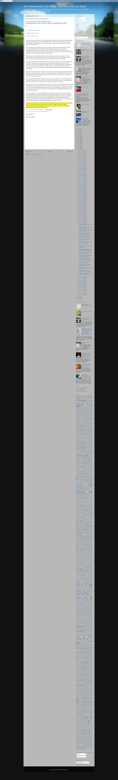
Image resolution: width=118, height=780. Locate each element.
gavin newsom (78, 510)
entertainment (80, 492)
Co (89, 448)
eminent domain (32, 111)
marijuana (89, 570)
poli (89, 638)
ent (89, 490)
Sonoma (81, 705)
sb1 (90, 681)
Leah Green (82, 559)
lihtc (80, 562)
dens (77, 472)
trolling (90, 734)
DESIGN (85, 472)
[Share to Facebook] (50, 109)
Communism (78, 452)
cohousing (77, 451)
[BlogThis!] (47, 109)
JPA (77, 546)
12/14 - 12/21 (82, 153)
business (89, 431)
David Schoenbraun (88, 467)
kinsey (86, 552)
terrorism (80, 726)
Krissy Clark (84, 553)
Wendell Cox (86, 743)
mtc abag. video (78, 615)
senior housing (79, 693)
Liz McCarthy (84, 563)
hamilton (77, 519)
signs (91, 694)
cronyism (86, 460)
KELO (84, 550)
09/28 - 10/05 (82, 173)
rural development (89, 673)
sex (84, 693)
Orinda (83, 627)
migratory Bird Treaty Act (86, 610)
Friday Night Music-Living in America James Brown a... (84, 233)
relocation (79, 664)
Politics (89, 641)
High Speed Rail (81, 524)
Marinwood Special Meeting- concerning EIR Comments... (85, 250)
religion (90, 663)
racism (81, 657)
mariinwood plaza (81, 570)
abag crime (89, 400)
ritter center (81, 669)
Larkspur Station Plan (81, 557)
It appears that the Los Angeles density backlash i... (85, 268)
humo (90, 533)
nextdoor (83, 620)
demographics (79, 471)
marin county (79, 575)
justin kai (88, 548)
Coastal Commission (87, 450)
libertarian (89, 561)
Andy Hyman (86, 413)
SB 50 (77, 681)
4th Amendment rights (85, 397)
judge (84, 546)
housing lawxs (89, 529)
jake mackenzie (86, 540)
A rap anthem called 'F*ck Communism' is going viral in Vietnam (82, 95)
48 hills (79, 397)
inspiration (86, 537)
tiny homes (78, 728)
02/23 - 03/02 (82, 282)
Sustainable (78, 721)
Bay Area (90, 418)
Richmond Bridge (88, 668)
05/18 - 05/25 (82, 208)
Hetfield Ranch (81, 522)
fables (81, 497)
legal (84, 561)
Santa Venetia (85, 678)
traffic (86, 730)
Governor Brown (79, 517)
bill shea (82, 423)
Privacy (85, 649)
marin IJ (89, 578)
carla (78, 439)
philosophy (78, 634)
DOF (80, 479)
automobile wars (79, 418)
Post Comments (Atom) (37, 154)
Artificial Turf (80, 417)
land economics (79, 554)
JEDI (90, 541)
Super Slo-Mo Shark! (82, 244)
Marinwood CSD (82, 585)
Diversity (90, 476)
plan (86, 634)
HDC (83, 521)
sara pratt (90, 678)
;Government (79, 396)
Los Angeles (78, 566)
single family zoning (80, 697)
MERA (83, 606)
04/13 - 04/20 (82, 217)
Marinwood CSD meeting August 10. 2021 (86, 58)
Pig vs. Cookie (85, 87)
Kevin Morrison (79, 552)
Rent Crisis (85, 665)
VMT (82, 741)
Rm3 (87, 669)
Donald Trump (86, 480)
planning (78, 637)
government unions (79, 515)
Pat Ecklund (79, 630)
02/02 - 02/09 (82, 287)
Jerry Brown (88, 542)
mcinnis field (85, 603)
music (90, 618)
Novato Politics (85, 623)
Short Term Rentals (79, 694)
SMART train (79, 701)
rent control (79, 665)
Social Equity (88, 701)
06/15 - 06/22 (82, 200)
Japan (81, 541)
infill (76, 537)
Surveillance (85, 717)
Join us (77, 27)
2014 (79, 148)
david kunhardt (79, 467)
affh (87, 403)
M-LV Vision (82, 567)
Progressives (83, 651)
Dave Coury (82, 466)
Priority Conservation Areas (82, 647)
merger (86, 606)
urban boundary (81, 737)
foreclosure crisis (89, 501)
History (77, 525)
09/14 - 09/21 (82, 177)
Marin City (82, 571)
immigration (78, 536)
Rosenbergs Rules (84, 672)
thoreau (89, 726)
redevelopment (86, 661)
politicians (83, 641)
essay (91, 494)
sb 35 (84, 680)
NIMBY (88, 620)
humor (77, 534)
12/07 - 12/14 (82, 155)
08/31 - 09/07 (82, 181)
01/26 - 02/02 (82, 289)
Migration (78, 610)
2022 (79, 134)
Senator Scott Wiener (85, 691)
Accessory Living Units (85, 401)
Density (80, 472)
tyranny (77, 736)
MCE (81, 603)
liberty (77, 562)
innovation (81, 537)
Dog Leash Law (86, 479)
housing (90, 526)
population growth (87, 644)
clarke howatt (80, 447)
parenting (82, 629)
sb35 (91, 682)
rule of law (82, 673)
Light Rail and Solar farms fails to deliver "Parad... (85, 230)
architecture (90, 415)
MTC (88, 614)
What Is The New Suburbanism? (85, 119)
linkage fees (85, 562)
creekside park (89, 458)
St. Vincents (82, 709)
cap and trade (78, 438)
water (86, 742)
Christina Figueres (88, 443)
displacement (83, 476)
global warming (78, 513)
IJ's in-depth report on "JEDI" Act (33, 30)
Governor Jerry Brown (88, 517)
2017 (79, 143)
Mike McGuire (78, 611)
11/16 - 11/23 (81, 161)
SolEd (86, 704)
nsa (81, 624)
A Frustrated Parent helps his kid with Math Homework (84, 259)
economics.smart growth (80, 486)
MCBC (77, 603)
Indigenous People (87, 536)
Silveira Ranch (81, 695)
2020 (79, 137)
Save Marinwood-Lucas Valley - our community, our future (54, 6)
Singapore (89, 695)
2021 (79, 136)
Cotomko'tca (83, 458)
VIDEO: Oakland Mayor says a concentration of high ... (85, 242)
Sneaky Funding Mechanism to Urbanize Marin (85, 225)
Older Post (70, 151)
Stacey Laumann (89, 709)
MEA (90, 603)
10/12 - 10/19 (82, 170)
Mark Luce (82, 601)
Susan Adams (85, 718)
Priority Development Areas (43, 111)
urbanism (90, 738)
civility (88, 446)
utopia (84, 740)
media (89, 605)
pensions (78, 631)
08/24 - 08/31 (82, 182)
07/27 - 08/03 (82, 190)
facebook (87, 497)
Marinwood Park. (89, 593)
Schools (82, 686)
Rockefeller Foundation (84, 670)
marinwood (86, 582)
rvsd (78, 674)
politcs (84, 639)
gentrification (85, 510)
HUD (77, 533)
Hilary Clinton (88, 524)
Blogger (66, 769)
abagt (77, 401)
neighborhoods (86, 619)
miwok (87, 612)
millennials (90, 611)
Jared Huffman (85, 541)
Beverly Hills (78, 421)
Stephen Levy (86, 710)
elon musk (89, 487)
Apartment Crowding (80, 415)
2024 (79, 130)
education (78, 487)
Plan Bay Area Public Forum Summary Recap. (86, 365)
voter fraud (86, 741)
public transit (87, 656)
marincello (78, 582)
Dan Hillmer (89, 463)
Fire (82, 499)
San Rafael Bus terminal (86, 677)
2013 (79, 297)
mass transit (87, 602)
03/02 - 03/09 (82, 280)
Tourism (90, 729)
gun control (88, 518)
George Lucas (87, 511)
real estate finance (83, 660)
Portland (77, 645)
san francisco (79, 676)
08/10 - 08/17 (82, 186)
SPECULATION (85, 706)
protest (77, 655)
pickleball (82, 634)
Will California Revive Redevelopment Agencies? (38, 21)
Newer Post (29, 151)
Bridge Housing (85, 429)
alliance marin (89, 409)
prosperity (79, 653)
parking (87, 629)
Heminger (87, 521)
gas (80, 509)
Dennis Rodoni (88, 471)
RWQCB (82, 674)
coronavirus (79, 456)
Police (77, 639)
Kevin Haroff (88, 550)
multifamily (85, 618)
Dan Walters (78, 464)
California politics (81, 434)
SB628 (88, 683)
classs (90, 447)
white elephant (88, 746)
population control (79, 644)
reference (77, 663)
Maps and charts (79, 30)
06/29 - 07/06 (82, 197)
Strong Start (89, 714)
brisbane (77, 430)
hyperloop (89, 534)
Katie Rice (78, 550)
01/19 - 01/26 (82, 291)
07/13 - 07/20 (82, 193)
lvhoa (91, 566)
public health (89, 655)
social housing (81, 702)
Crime (86, 459)
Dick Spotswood (80, 473)
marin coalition (82, 573)
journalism (89, 545)
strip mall (83, 714)
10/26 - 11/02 (82, 166)
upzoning (90, 736)
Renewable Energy (89, 664)
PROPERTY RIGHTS (88, 652)
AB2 (88, 398)
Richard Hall (80, 668)
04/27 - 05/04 (82, 213)
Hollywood (82, 525)
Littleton (78, 563)
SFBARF (89, 693)
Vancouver (89, 740)
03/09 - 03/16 (82, 278)
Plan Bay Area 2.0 (85, 635)
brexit (88, 427)
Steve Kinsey (86, 712)
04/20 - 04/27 (82, 215)
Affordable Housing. (83, 408)
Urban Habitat (88, 737)
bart (85, 418)
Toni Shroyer (85, 729)
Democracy (86, 469)
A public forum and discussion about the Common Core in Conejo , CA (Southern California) (86, 355)
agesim (89, 408)
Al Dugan (83, 409)
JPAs (80, 546)
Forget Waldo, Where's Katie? (84, 261)
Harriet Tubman (89, 519)
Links (77, 29)
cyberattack (90, 462)
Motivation (79, 614)
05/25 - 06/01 (82, 206)
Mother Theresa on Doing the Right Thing (86, 43)
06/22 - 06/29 (82, 199)
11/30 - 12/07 (82, 157)
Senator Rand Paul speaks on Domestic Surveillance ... (84, 236)
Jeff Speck (83, 542)
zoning (82, 749)
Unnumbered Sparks (82, 262)
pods (86, 638)
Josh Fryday (83, 545)
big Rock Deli (89, 421)
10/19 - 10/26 (82, 168)
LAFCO (89, 553)
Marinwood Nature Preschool (85, 591)
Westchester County (80, 746)
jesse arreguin (78, 544)
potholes (83, 645)
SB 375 (88, 680)
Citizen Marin (79, 444)
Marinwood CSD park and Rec (83, 586)
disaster (79, 475)
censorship (89, 440)
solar (82, 704)
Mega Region (78, 606)
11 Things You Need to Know (32, 33)
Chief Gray (86, 442)
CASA (88, 439)
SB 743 (81, 681)
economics (79, 485)
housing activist (80, 528)
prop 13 (89, 651)
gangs (88, 506)
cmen (86, 448)
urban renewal (84, 738)
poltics (81, 643)
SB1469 (81, 682)
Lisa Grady (90, 562)
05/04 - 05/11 (82, 211)
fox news (86, 502)
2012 (79, 298)
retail (90, 665)
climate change (79, 448)
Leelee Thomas (78, 561)
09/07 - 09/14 (82, 179)
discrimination (84, 475)
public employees (83, 655)
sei (85, 689)
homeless (87, 525)
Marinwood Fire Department (82, 583)
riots (77, 669)
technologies (78, 725)
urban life (78, 738)
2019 (79, 139)
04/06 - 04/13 (82, 219)
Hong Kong (85, 526)
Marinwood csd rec (79, 587)
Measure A (78, 605)
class (86, 447)
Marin (77, 571)
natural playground (79, 619)
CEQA (80, 442)
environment (79, 493)
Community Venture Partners (87, 452)
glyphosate (89, 513)
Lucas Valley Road (84, 566)
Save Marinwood (81, 389)
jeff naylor (78, 542)
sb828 (83, 685)
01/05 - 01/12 (82, 294)
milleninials (84, 611)
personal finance (86, 631)
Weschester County (79, 745)
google (77, 514)
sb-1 (86, 681)
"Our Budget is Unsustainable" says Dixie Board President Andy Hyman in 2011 (86, 376)
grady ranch (80, 518)
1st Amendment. (88, 396)
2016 (79, 145)
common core (85, 451)
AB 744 (82, 398)
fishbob (83, 501)
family (85, 498)
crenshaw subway (80, 459)
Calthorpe (78, 437)
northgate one (89, 622)
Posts (79, 17)
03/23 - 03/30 (82, 222)
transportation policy (83, 733)
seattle (77, 689)
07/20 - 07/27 (82, 191)
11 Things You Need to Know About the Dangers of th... (84, 228)
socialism (88, 702)
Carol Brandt (83, 439)
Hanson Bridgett (82, 519)
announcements (79, 414)
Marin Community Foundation (86, 574)
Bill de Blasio (87, 422)
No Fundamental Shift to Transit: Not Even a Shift (84, 274)
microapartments (85, 607)
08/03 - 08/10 (82, 188)
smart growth (89, 698)
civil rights (83, 446)
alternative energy (81, 410)
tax (81, 722)
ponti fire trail (87, 643)
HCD (78, 521)
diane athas (90, 472)
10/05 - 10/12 (82, 172)
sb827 (77, 685)
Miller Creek (80, 612)
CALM (83, 435)
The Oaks (85, 726)
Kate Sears (78, 549)
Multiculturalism (78, 618)
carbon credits (89, 438)
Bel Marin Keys (88, 419)
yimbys (87, 747)
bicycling (83, 421)
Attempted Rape (87, 417)
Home (50, 151)
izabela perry (79, 540)
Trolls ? (83, 67)
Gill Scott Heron (85, 104)
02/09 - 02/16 (82, 285)
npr (91, 623)
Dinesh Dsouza (89, 473)
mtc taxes (89, 615)
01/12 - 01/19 (82, 293)
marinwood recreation (85, 595)
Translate (86, 764)
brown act (84, 430)
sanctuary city (78, 678)
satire (78, 680)
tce (90, 724)
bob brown (87, 425)
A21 (77, 398)
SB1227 (77, 682)
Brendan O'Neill (82, 427)
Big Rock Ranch (80, 422)
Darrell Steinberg (85, 464)
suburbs (78, 715)
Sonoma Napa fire (87, 705)
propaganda (78, 652)
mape (83, 569)
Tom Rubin (84, 728)
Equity (87, 493)
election (84, 487)
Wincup (77, 747)
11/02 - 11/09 (81, 164)
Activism (78, 403)
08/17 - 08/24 (82, 184)
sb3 (88, 682)
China (81, 443)
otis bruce (87, 627)
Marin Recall (89, 579)
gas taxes (89, 509)
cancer (89, 437)
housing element (80, 529)
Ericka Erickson (85, 494)
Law (82, 558)
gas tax (84, 509)
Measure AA (84, 605)
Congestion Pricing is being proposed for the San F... (84, 265)
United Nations (83, 736)
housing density (88, 528)
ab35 (91, 398)
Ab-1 (85, 398)
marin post (84, 579)
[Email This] (46, 109)
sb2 (85, 682)
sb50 (83, 683)
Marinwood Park (79, 593)
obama (85, 624)
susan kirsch (79, 720)
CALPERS (88, 435)
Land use (87, 554)
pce (89, 630)
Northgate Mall (83, 622)
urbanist (79, 740)
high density (89, 522)
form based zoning (80, 502)
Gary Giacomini (79, 508)
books (83, 426)
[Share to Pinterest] (51, 109)
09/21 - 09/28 (82, 175)
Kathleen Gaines (87, 549)
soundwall (78, 706)
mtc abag (84, 615)
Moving (84, 614)
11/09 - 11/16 (81, 163)
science (87, 686)
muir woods (88, 616)
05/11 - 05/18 (82, 209)
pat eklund (85, 630)
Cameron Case (84, 437)
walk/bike (82, 742)
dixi (79, 477)
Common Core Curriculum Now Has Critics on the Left (85, 253)
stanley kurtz (79, 710)
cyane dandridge (83, 462)
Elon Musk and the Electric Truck (86, 112)
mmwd (91, 612)
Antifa (89, 414)
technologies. (85, 725)
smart (82, 698)
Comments (80, 20)
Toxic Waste (78, 32)
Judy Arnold (89, 546)
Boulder (87, 426)
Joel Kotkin (85, 544)
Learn (89, 559)
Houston (77, 532)
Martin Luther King (79, 602)
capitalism (84, 438)
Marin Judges (78, 579)
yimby (81, 747)
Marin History (83, 578)
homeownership (79, 526)
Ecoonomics (89, 486)
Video (77, 741)
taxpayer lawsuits (84, 724)
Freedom (84, 505)
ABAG (80, 400)
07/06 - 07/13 (82, 195)
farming (89, 498)
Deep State (84, 468)
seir (88, 689)
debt (78, 468)
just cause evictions (81, 548)
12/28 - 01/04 (82, 150)
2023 (79, 132)
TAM (86, 721)
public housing (80, 656)
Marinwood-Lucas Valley (82, 598)
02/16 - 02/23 (82, 283)
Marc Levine (89, 569)
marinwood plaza (81, 594)
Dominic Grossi (78, 480)
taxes (85, 722)
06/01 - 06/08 (82, 204)
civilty (91, 446)
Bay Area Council (81, 419)
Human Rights (84, 533)
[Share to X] (49, 109)
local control (90, 563)
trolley (86, 734)
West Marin (88, 745)
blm (85, 423)
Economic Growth (84, 483)
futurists (84, 506)
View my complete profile (81, 391)
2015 (79, 147)
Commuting (80, 454)
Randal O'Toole (88, 657)
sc (87, 685)
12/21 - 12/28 (82, 152)
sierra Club (87, 694)
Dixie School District (87, 477)
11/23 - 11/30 (81, 159)
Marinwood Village (81, 597)
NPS (78, 624)
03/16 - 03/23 (82, 276)
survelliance (78, 718)
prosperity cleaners (87, 653)
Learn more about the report (32, 36)
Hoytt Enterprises (85, 532)
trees (82, 734)
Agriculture (78, 409)
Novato (78, 623)
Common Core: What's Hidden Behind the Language (85, 256)
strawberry (78, 713)
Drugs (88, 481)
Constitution (90, 455)
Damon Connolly (81, 463)
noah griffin (78, 622)
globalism (83, 513)
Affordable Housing (84, 405)
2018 (79, 141)
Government (85, 514)
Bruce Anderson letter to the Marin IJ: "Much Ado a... (84, 239)
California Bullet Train (88, 433)
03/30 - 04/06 (82, 220)
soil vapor (77, 704)
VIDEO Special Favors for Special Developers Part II (84, 271)
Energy (84, 490)
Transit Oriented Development (86, 732)
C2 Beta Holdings (79, 433)
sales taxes (90, 674)
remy (83, 664)
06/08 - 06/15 (82, 202)
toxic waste (80, 730)
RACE (77, 657)
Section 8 (82, 689)
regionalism (84, 663)
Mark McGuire (88, 601)
